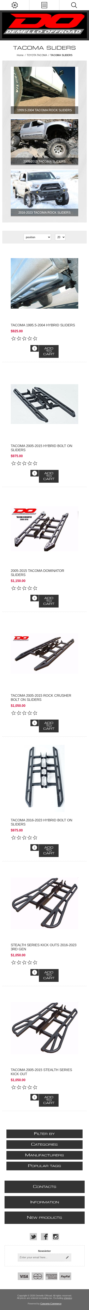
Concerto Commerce (50, 1303)
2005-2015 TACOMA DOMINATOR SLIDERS (37, 573)
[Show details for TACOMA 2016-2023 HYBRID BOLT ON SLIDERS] (44, 778)
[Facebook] (44, 1236)
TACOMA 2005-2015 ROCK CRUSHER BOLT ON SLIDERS (41, 698)
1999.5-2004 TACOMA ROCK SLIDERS (44, 110)
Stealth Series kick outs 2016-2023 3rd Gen (43, 947)
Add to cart (48, 351)
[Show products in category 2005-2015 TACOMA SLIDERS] (44, 141)
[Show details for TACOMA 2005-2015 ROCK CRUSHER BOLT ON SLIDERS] (44, 653)
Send (67, 1257)
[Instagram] (55, 1236)
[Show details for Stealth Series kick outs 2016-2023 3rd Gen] (44, 903)
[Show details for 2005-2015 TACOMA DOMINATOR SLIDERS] (44, 529)
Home (20, 55)
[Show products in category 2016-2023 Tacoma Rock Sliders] (44, 193)
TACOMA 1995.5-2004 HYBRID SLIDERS (43, 325)
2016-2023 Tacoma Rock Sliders (44, 212)
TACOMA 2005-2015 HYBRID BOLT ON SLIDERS (41, 448)
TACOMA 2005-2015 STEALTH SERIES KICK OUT (41, 1072)
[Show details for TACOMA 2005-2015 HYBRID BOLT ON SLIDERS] (44, 404)
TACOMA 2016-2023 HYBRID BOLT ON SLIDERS (41, 822)
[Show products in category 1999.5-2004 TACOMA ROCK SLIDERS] (44, 90)
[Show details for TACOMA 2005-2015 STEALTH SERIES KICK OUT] (44, 1028)
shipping (68, 1298)
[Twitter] (33, 1236)
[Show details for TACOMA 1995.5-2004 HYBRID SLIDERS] (44, 283)
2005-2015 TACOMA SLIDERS (44, 161)
